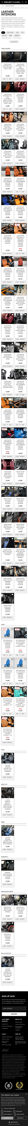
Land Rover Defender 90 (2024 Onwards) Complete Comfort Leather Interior (7, 445)
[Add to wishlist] (12, 53)
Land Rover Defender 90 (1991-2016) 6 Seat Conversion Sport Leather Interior (20, 301)
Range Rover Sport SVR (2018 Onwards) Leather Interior (7, 581)
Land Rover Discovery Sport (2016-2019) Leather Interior (8, 474)
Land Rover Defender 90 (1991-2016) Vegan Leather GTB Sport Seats (8, 384)
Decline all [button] (20, 1118)
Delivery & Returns (7, 1026)
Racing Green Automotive (18, 1027)
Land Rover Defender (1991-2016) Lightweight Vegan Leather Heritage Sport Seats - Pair (20, 69)
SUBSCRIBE (14, 1014)
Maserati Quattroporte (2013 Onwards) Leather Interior (7, 875)
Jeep (17, 32)
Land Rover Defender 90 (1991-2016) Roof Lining (7, 357)
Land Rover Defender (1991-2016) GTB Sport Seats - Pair (7, 67)
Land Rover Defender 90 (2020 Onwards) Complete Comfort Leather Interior (7, 415)
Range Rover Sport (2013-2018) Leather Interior (20, 527)
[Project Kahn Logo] (11, 2)
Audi (22, 32)
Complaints (5, 1028)
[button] (14, 1122)
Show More (14, 41)
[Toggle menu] (2, 2)
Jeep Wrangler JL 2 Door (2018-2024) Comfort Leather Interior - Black (20, 643)
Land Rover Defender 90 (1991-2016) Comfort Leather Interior (7, 329)
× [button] (26, 1094)
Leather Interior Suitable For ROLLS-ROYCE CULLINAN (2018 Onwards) (7, 972)
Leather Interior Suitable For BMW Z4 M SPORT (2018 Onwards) (7, 841)
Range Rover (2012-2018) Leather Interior (20, 474)
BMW (11, 35)
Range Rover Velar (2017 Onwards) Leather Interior (8, 608)
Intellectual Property (5, 1042)
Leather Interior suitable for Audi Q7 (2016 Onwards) (8, 768)
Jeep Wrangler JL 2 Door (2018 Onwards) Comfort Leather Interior (7, 644)
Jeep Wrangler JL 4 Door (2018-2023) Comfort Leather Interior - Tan (7, 702)
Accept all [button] (7, 1118)
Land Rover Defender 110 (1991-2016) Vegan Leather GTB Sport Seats (20, 154)
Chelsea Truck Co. (20, 1024)
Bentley (4, 35)
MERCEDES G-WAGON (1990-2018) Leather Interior (8, 909)
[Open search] (23, 2)
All (3, 32)
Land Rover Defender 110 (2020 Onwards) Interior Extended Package (7, 239)
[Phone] (19, 2)
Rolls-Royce (17, 38)
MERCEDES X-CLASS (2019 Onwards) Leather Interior (7, 937)
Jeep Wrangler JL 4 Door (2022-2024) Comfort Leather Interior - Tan (7, 732)
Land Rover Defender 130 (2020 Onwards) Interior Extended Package (7, 301)
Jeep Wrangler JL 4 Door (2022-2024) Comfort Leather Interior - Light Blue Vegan (20, 702)
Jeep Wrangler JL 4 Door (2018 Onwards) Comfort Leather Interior (7, 674)
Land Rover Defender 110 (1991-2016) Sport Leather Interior (7, 127)
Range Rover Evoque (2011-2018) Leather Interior (8, 527)
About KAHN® (18, 1022)
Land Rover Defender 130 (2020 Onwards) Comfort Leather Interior (7, 272)
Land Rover (10, 32)
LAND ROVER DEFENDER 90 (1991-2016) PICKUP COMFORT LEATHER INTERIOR (20, 329)
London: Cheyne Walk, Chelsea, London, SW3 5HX (19, 1038)
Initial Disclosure (6, 1044)
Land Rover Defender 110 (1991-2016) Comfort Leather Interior (20, 98)
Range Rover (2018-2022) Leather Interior (8, 501)
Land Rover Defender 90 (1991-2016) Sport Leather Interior (20, 357)
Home (2, 5)
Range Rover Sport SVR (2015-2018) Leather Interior (8, 552)
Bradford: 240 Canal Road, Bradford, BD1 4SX (20, 1043)
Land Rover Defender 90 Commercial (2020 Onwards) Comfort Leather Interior (20, 445)
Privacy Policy (6, 1039)
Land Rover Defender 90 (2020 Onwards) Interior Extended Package (20, 414)
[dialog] (14, 1109)
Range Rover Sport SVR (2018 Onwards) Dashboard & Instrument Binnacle (20, 553)
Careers (17, 1030)
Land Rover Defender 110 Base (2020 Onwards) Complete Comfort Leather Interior (20, 241)
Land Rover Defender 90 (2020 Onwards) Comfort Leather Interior (20, 385)
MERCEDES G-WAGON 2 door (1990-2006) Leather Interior (20, 910)
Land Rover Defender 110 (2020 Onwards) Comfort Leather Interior (7, 182)
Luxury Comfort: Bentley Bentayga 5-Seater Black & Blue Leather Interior (7, 805)
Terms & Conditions (7, 1037)
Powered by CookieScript (14, 1124)
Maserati (17, 35)
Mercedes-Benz (6, 38)
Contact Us (5, 1024)
